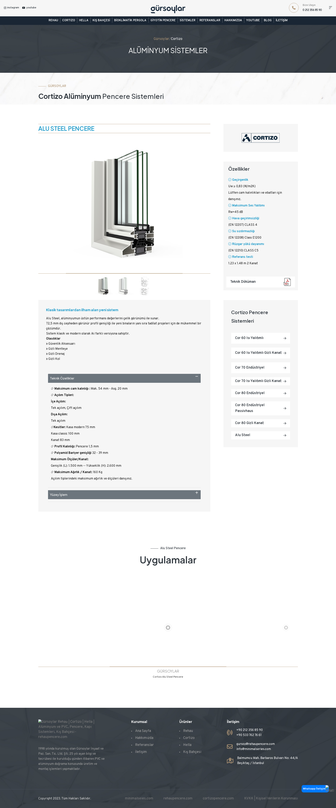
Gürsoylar (161, 39)
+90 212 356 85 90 (249, 730)
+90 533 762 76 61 (249, 735)
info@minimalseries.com (253, 749)
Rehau (188, 731)
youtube (31, 7)
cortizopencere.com (218, 798)
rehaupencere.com (178, 798)
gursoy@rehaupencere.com (255, 744)
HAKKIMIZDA (233, 20)
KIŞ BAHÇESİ (101, 20)
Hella (187, 745)
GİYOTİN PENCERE (163, 20)
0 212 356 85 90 (312, 10)
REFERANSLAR (210, 20)
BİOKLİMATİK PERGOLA (130, 20)
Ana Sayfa (143, 731)
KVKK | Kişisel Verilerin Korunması (271, 798)
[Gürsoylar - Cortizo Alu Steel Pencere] (168, 627)
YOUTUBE (253, 20)
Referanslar (144, 745)
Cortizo (176, 39)
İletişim (141, 752)
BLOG (268, 20)
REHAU (53, 20)
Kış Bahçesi (192, 752)
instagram (13, 7)
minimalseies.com (139, 798)
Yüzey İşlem (58, 495)
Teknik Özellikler (62, 378)
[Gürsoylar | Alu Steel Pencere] (124, 205)
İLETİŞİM (282, 20)
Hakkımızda (144, 738)
